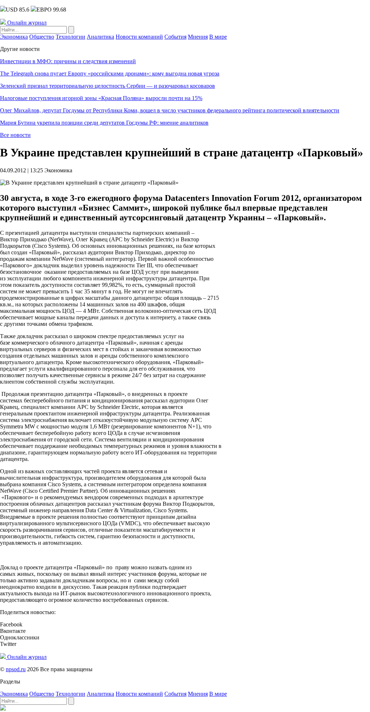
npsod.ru (16, 669)
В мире (218, 37)
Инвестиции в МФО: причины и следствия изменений (68, 61)
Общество (41, 37)
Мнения (198, 37)
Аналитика (100, 37)
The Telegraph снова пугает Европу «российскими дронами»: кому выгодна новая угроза (109, 73)
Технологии (70, 37)
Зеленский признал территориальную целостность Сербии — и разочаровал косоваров (107, 86)
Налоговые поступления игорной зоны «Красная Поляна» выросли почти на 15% (101, 98)
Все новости (15, 135)
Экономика (14, 37)
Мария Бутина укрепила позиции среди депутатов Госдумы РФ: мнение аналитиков (104, 123)
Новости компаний (139, 37)
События (175, 37)
